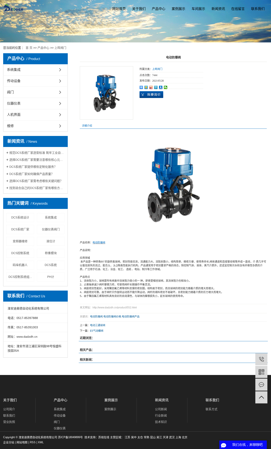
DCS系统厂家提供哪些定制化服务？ (33, 166)
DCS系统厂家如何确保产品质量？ (31, 174)
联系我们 (258, 9)
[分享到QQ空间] (146, 87)
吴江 (159, 437)
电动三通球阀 (97, 325)
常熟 (146, 437)
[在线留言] (261, 385)
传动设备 (14, 81)
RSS (33, 442)
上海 (178, 437)
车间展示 (198, 9)
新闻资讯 (218, 9)
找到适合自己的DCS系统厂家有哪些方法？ (37, 188)
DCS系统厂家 (20, 229)
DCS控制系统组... (20, 276)
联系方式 (211, 409)
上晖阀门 (60, 47)
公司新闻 (161, 409)
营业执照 (9, 422)
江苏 (127, 437)
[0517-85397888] (261, 359)
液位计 (50, 241)
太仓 (140, 437)
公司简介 (9, 409)
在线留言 (238, 9)
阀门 (10, 92)
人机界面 (14, 114)
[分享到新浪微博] (151, 87)
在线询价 (151, 94)
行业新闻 (161, 415)
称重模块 (51, 253)
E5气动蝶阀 (96, 330)
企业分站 (8, 442)
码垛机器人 (20, 265)
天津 (165, 437)
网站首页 (119, 9)
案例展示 (178, 9)
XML (41, 442)
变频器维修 (20, 241)
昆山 (153, 437)
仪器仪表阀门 (51, 229)
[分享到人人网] (161, 87)
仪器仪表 (14, 103)
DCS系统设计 (20, 217)
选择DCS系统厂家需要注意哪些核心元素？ (37, 159)
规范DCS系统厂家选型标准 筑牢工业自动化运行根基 (37, 152)
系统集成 (14, 69)
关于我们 (139, 9)
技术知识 (161, 422)
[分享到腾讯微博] (156, 87)
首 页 (29, 47)
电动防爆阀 (96, 316)
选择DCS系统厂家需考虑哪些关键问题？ (36, 181)
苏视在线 (103, 437)
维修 (10, 126)
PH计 (50, 276)
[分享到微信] (165, 87)
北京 (184, 437)
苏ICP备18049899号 (70, 437)
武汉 (172, 437)
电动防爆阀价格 (112, 316)
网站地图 (22, 442)
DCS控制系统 (20, 253)
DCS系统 (51, 265)
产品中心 (158, 9)
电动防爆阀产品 (131, 316)
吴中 (134, 437)
